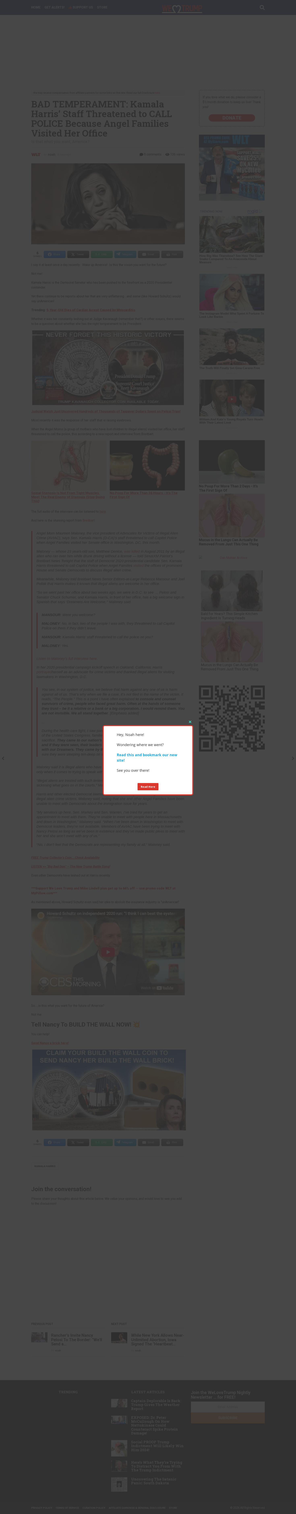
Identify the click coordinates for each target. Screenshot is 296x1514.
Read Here (148, 786)
